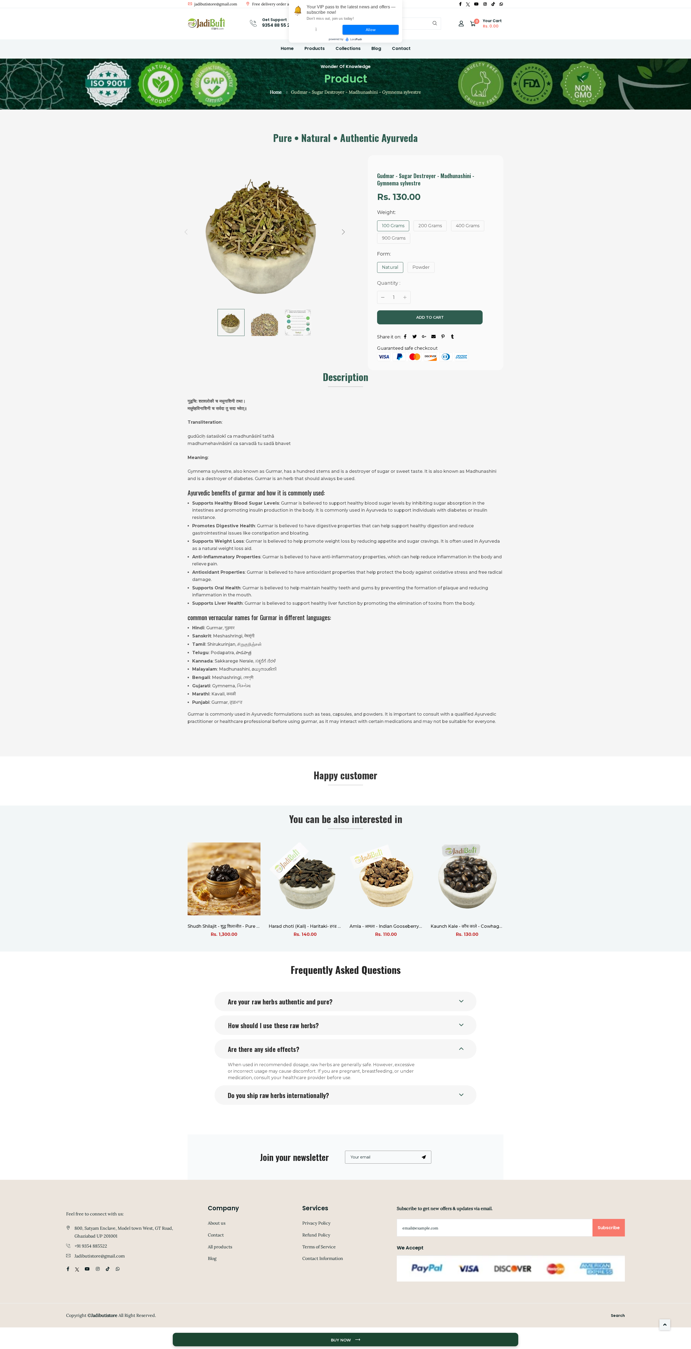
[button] (343, 232)
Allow (371, 30)
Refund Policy (316, 1235)
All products (220, 1246)
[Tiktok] (493, 4)
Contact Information (322, 1258)
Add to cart (430, 317)
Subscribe (609, 1228)
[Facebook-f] (460, 4)
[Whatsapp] (501, 4)
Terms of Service (319, 1246)
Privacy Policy (316, 1223)
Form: (384, 254)
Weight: (386, 212)
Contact (401, 48)
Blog (376, 48)
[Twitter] (468, 4)
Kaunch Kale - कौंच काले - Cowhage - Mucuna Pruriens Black (493, 926)
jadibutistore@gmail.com (215, 4)
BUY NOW (341, 1340)
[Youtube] (476, 4)
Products (314, 48)
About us (216, 1223)
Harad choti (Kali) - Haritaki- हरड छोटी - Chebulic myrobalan (330, 926)
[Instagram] (485, 4)
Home (287, 48)
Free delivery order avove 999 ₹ (279, 4)
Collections (348, 48)
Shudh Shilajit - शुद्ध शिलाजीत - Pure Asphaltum (234, 926)
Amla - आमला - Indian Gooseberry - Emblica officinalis (406, 926)
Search (618, 1315)
